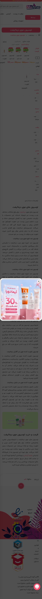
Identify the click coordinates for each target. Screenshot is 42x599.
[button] (38, 281)
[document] (21, 299)
